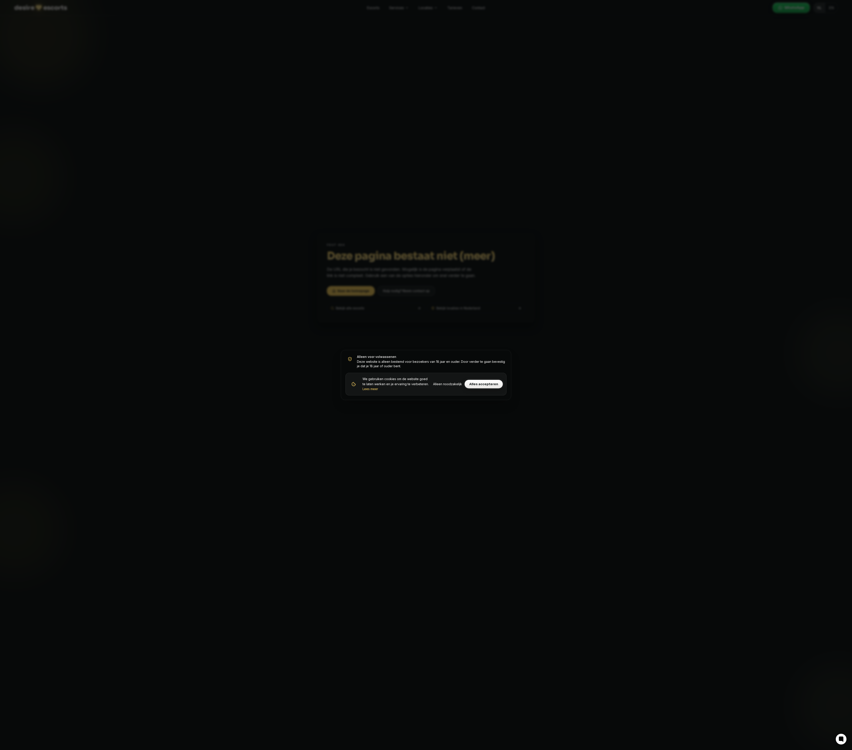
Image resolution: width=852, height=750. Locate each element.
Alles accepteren (483, 384)
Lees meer (370, 389)
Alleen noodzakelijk (447, 384)
